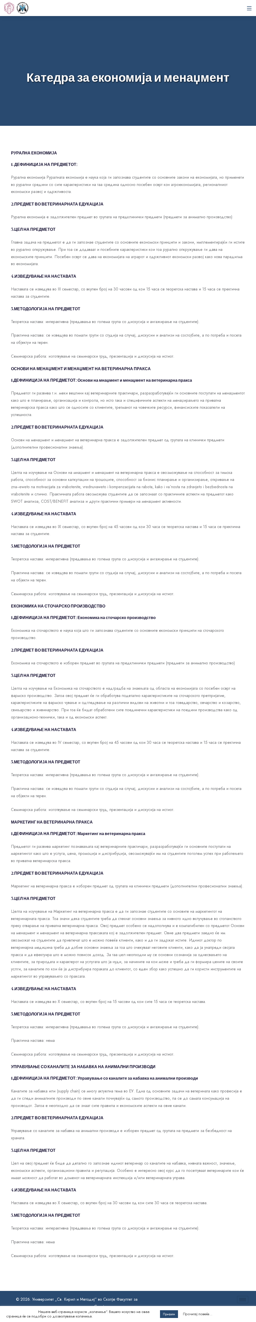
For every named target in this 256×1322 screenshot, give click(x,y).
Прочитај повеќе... (197, 1314)
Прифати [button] (169, 1314)
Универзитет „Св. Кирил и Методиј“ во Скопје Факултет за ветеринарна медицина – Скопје (22, 8)
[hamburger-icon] (242, 1299)
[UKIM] (9, 8)
